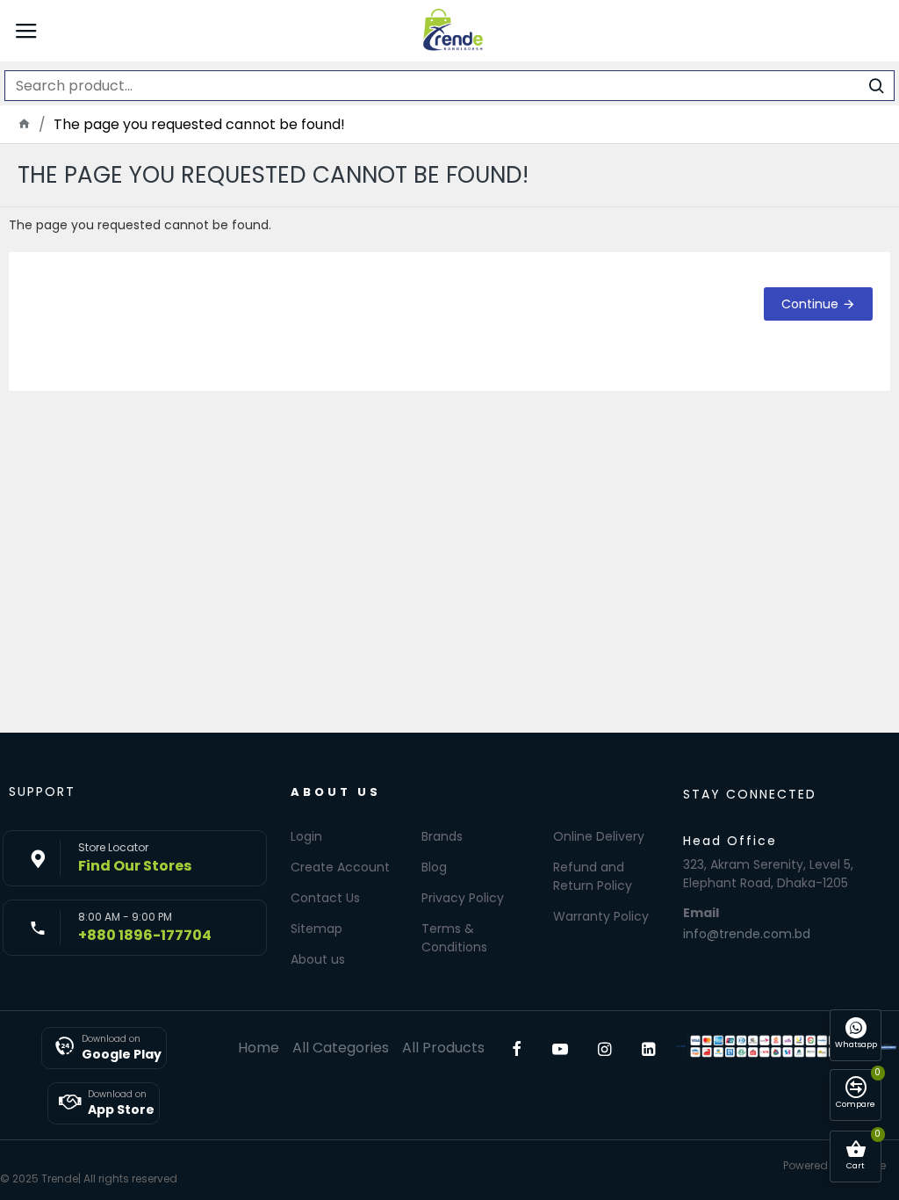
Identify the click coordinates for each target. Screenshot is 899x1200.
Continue (809, 304)
